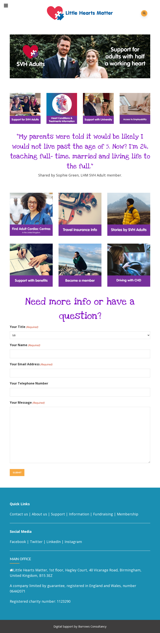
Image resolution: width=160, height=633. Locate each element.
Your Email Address (31, 364)
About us (39, 514)
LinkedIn (53, 541)
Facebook (18, 541)
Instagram (73, 541)
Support (58, 514)
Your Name (25, 345)
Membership (127, 514)
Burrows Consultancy (92, 626)
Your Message (27, 402)
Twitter (36, 541)
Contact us (19, 514)
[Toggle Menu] (6, 5)
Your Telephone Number (29, 383)
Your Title (24, 327)
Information (79, 514)
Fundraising (103, 514)
